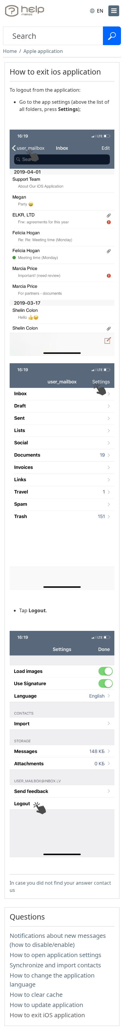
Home (10, 51)
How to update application (46, 1005)
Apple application (43, 51)
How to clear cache (36, 995)
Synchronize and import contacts (55, 965)
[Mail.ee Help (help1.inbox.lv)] (29, 11)
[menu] (113, 10)
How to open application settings (55, 955)
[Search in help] (112, 35)
